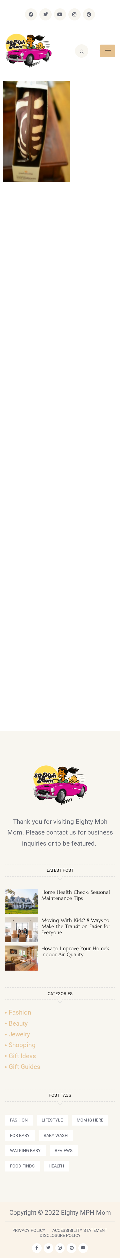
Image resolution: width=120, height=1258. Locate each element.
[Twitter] (45, 14)
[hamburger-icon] (107, 51)
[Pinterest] (89, 14)
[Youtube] (60, 14)
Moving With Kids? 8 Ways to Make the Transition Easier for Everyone (75, 926)
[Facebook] (31, 14)
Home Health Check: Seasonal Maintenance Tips (75, 895)
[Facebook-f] (37, 1248)
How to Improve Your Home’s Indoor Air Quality (75, 951)
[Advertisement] (60, 459)
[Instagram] (74, 14)
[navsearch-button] (81, 51)
